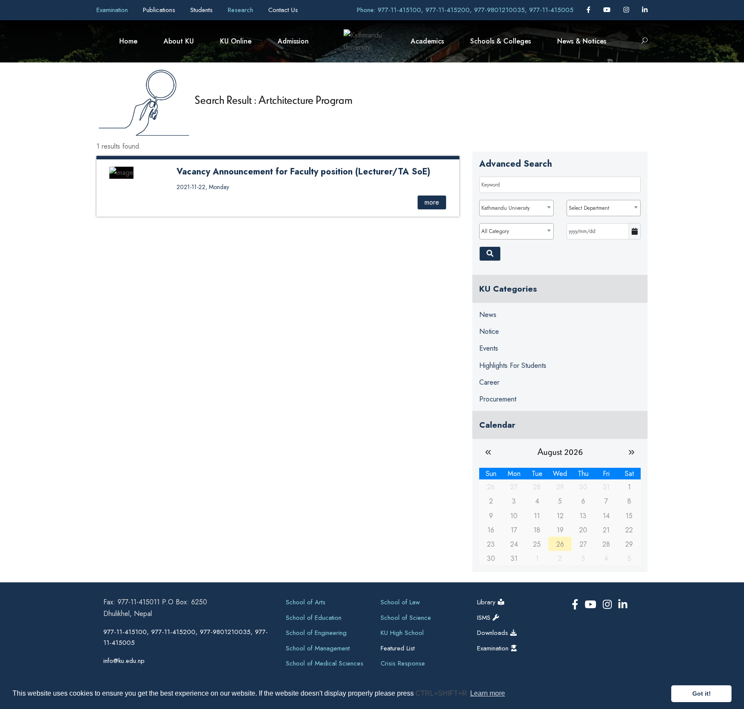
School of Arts (306, 602)
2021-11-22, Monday (203, 187)
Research (241, 10)
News (487, 315)
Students (202, 10)
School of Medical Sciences (324, 663)
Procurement (497, 399)
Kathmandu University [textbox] (505, 208)
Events (488, 348)
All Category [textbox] (495, 231)
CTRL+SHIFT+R (442, 693)
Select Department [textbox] (589, 208)
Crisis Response (403, 663)
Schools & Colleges (500, 41)
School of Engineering (316, 632)
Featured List (398, 648)
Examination (113, 10)
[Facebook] (589, 10)
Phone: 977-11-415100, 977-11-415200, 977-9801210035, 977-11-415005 (465, 10)
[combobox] (516, 208)
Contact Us (283, 10)
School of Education (313, 617)
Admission (293, 41)
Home (128, 41)
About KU (179, 41)
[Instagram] (627, 10)
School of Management (318, 648)
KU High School (402, 632)
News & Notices (581, 41)
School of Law (400, 602)
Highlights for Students (512, 365)
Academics (427, 41)
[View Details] (121, 172)
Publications (160, 10)
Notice (489, 331)
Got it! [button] (701, 693)
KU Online (235, 41)
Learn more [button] (487, 693)
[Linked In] (645, 10)
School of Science (406, 617)
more (432, 202)
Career (489, 382)
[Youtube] (608, 10)
